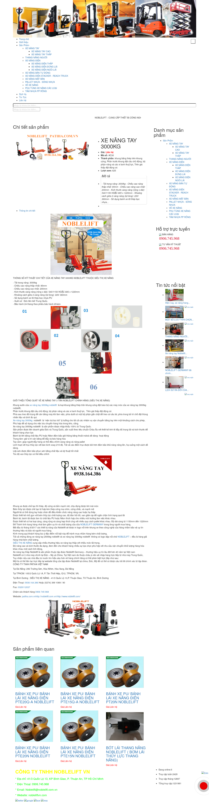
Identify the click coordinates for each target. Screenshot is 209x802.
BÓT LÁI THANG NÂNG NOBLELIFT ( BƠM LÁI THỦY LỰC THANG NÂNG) (126, 753)
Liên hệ (22, 100)
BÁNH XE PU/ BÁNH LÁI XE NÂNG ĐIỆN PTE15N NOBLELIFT (78, 751)
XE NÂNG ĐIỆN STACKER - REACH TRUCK (46, 75)
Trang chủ (24, 39)
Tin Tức (22, 97)
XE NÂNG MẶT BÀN (35, 78)
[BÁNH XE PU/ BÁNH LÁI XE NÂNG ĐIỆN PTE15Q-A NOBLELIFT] (79, 671)
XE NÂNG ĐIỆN (32, 60)
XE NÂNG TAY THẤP (41, 54)
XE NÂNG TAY (32, 48)
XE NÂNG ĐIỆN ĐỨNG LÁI (44, 66)
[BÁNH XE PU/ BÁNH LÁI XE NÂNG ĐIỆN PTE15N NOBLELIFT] (79, 725)
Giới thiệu (23, 42)
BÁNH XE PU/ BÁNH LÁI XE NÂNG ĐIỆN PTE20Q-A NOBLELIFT (34, 697)
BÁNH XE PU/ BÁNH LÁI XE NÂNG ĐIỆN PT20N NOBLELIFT (123, 697)
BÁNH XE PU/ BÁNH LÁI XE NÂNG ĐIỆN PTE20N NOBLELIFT (32, 751)
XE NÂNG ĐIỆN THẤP (42, 63)
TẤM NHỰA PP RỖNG (36, 91)
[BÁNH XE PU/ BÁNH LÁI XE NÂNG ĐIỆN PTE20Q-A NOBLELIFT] (34, 671)
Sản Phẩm (24, 45)
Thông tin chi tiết (27, 210)
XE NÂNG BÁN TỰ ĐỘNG (37, 72)
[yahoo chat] (160, 234)
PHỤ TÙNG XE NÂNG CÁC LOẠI (41, 88)
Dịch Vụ (22, 94)
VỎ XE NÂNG (31, 84)
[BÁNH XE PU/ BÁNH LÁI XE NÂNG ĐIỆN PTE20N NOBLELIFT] (34, 725)
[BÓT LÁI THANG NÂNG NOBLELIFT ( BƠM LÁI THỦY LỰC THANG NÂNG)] (125, 725)
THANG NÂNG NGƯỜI (36, 57)
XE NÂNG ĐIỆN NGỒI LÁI (43, 69)
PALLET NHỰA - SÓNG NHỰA (40, 81)
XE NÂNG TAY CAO (40, 51)
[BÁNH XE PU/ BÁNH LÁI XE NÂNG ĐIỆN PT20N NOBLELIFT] (125, 671)
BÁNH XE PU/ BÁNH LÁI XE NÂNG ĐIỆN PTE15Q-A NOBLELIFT (80, 697)
